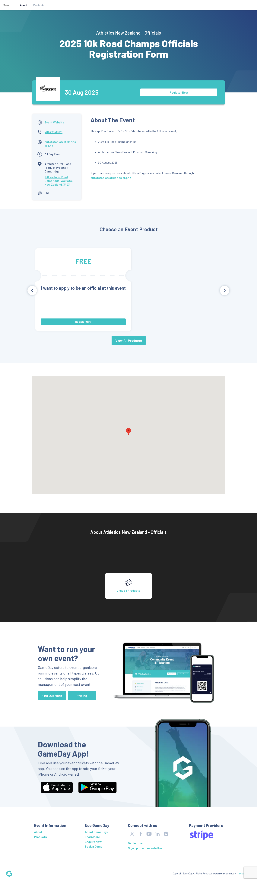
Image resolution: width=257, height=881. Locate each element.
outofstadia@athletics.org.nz (110, 177)
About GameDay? (96, 832)
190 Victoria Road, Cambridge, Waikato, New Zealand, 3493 (59, 180)
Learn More (92, 837)
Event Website (54, 122)
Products (38, 5)
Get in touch (136, 843)
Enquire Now (93, 841)
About (23, 5)
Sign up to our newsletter (145, 848)
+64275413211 (53, 132)
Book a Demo (93, 846)
